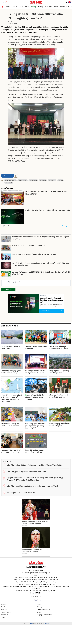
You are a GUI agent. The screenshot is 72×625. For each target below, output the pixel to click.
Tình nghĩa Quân (22, 180)
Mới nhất (7, 7)
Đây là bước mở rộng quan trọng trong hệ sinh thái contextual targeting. (51, 305)
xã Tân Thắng (52, 180)
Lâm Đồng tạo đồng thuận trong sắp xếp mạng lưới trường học (33, 486)
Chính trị (14, 7)
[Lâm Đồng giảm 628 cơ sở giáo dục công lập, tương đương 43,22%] (36, 414)
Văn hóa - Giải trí (64, 7)
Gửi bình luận (8, 289)
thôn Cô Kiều (43, 180)
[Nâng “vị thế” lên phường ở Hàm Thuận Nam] (60, 361)
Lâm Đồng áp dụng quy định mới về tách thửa (26, 472)
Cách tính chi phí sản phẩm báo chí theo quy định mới (34, 397)
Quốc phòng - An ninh (51, 7)
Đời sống (33, 7)
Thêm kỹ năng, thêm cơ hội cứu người (36, 347)
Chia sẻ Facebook (8, 176)
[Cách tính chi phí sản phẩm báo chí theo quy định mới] (36, 385)
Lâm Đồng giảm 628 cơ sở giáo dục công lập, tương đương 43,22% (35, 426)
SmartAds (7, 226)
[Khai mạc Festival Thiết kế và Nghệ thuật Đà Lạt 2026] (36, 361)
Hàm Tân (60, 180)
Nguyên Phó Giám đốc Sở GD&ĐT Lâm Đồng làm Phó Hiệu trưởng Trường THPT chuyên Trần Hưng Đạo (35, 479)
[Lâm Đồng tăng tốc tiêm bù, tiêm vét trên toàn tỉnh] (12, 440)
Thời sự (21, 7)
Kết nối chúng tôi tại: (36, 596)
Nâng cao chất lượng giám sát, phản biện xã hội (59, 396)
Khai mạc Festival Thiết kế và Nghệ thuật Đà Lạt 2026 (35, 372)
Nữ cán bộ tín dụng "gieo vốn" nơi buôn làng (29, 245)
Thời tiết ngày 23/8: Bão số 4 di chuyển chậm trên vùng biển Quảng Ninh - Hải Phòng (11, 398)
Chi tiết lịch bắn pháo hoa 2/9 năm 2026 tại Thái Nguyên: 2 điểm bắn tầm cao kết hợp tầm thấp (40, 264)
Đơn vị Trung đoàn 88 (10, 180)
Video (3, 617)
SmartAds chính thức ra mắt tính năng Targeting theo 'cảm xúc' (51, 300)
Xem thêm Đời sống (9, 326)
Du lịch (39, 612)
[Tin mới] (6, 2)
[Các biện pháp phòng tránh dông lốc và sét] (36, 440)
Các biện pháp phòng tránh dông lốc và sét (34, 451)
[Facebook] (40, 600)
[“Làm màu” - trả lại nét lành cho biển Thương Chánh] (12, 414)
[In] (16, 176)
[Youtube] (36, 600)
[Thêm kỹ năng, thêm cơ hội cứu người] (36, 337)
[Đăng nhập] (66, 2)
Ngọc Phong (11, 22)
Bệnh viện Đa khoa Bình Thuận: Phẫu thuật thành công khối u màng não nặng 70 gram (40, 238)
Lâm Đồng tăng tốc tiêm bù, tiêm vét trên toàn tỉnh (12, 451)
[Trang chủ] (2, 7)
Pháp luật (40, 7)
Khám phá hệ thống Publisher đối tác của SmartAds (47, 210)
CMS (33, 623)
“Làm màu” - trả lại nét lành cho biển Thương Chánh (10, 426)
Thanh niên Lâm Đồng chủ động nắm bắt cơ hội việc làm (34, 254)
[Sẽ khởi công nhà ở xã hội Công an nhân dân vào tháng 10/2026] (12, 197)
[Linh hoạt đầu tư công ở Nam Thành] (12, 337)
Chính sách (4, 615)
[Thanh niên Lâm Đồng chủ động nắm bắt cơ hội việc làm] (6, 257)
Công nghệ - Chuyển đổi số (44, 615)
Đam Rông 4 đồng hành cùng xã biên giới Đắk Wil (59, 347)
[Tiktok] (31, 600)
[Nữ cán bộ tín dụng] (6, 248)
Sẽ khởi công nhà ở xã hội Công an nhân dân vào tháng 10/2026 (46, 192)
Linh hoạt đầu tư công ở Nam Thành (10, 347)
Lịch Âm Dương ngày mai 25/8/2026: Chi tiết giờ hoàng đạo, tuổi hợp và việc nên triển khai (41, 273)
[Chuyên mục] (2, 2)
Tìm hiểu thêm (44, 310)
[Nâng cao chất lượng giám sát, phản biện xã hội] (60, 385)
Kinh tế (27, 7)
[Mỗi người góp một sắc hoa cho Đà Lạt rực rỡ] (60, 414)
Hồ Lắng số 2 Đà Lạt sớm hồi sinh (21, 493)
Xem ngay (65, 226)
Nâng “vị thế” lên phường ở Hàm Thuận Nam (59, 372)
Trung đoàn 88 (8, 182)
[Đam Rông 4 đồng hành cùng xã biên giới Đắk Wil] (60, 337)
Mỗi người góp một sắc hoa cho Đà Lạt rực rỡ (59, 425)
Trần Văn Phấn (33, 180)
